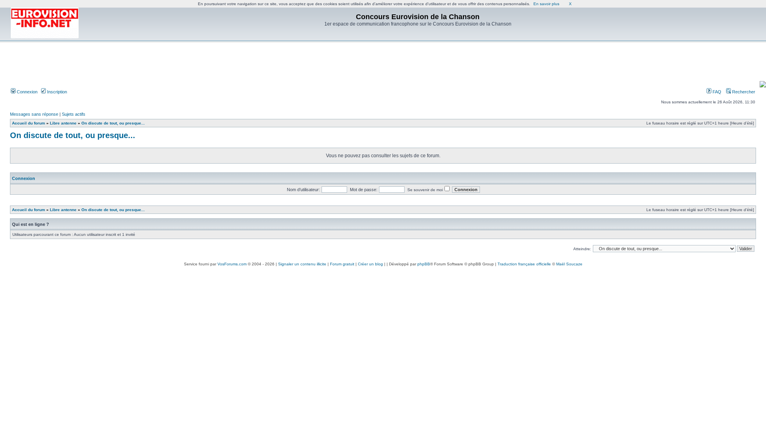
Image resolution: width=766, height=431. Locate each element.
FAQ (716, 91)
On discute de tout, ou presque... (113, 123)
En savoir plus (546, 4)
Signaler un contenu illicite (302, 264)
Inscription (56, 91)
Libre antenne (63, 123)
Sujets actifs (73, 114)
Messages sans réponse (34, 114)
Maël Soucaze (569, 264)
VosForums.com (232, 264)
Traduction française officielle (524, 264)
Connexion (27, 91)
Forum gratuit (342, 264)
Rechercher (743, 91)
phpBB (423, 264)
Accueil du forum (28, 123)
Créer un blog (370, 264)
